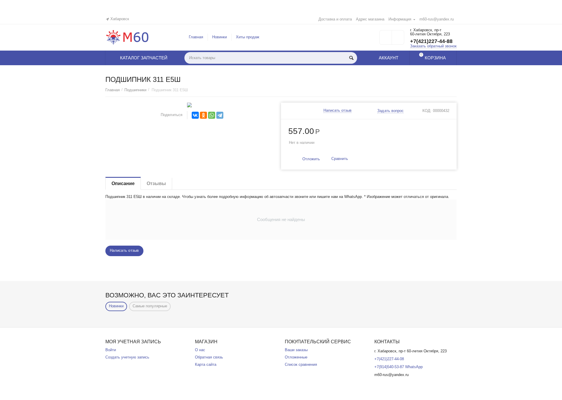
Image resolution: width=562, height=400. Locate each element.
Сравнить (339, 158)
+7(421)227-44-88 (431, 41)
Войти (110, 350)
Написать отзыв (337, 110)
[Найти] (351, 58)
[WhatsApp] (211, 115)
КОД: (426, 110)
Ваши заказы (296, 350)
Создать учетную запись (127, 357)
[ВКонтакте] (195, 115)
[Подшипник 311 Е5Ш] (189, 105)
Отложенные (296, 357)
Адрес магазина (370, 19)
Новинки (219, 37)
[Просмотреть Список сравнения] (398, 39)
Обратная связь (209, 357)
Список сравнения (301, 364)
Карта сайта (205, 364)
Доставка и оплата (335, 19)
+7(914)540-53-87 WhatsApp (398, 367)
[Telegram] (219, 115)
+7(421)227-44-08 (389, 359)
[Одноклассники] (203, 115)
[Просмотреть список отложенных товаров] (385, 39)
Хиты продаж (247, 37)
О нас (200, 350)
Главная (196, 37)
